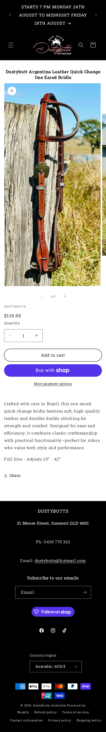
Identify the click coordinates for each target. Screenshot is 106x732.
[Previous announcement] (10, 15)
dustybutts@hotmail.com (60, 560)
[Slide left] (41, 296)
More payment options (53, 383)
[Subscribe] (85, 592)
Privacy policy (59, 720)
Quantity (12, 323)
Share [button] (15, 475)
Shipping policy (88, 720)
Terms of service (75, 712)
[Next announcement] (96, 15)
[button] (11, 45)
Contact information (26, 720)
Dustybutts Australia (49, 705)
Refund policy (45, 712)
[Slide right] (65, 296)
